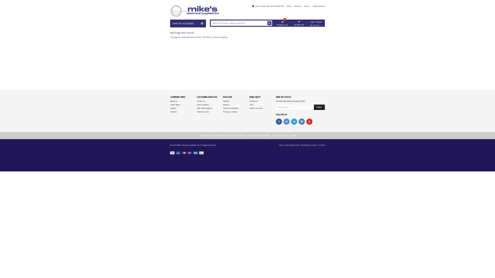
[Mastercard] (184, 153)
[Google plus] (309, 122)
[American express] (195, 153)
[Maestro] (190, 153)
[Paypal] (201, 153)
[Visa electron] (178, 153)
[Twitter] (286, 122)
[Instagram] (302, 122)
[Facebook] (279, 122)
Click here (206, 37)
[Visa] (172, 153)
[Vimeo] (294, 122)
